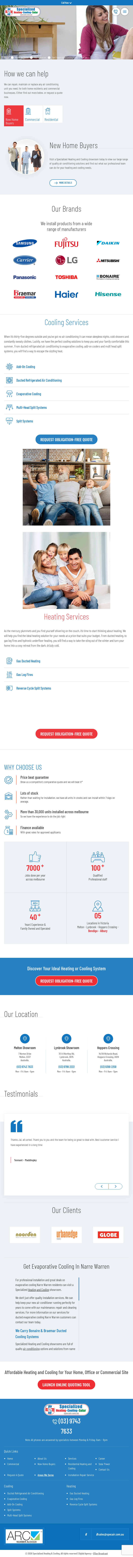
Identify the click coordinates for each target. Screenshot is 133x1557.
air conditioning (31, 1349)
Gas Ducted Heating (79, 1493)
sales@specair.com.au (110, 1534)
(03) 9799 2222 (67, 1067)
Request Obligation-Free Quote (66, 439)
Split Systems (14, 1510)
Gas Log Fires (76, 1498)
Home (6, 57)
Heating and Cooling (38, 1289)
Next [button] (115, 1186)
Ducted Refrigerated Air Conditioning (25, 1493)
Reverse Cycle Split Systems (83, 1504)
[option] (25, 1053)
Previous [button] (102, 1186)
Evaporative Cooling (17, 1498)
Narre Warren (40, 57)
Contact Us (104, 1469)
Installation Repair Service (81, 1475)
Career (102, 1458)
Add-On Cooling (14, 1504)
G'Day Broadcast (100, 1553)
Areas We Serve (21, 57)
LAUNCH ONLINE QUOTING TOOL (66, 1384)
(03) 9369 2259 (108, 1067)
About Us (42, 1458)
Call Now (65, 2)
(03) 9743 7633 (116, 11)
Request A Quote (15, 1475)
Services (72, 1458)
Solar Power (104, 1464)
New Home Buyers (46, 1464)
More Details (65, 182)
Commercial (13, 1464)
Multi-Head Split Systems (19, 1515)
